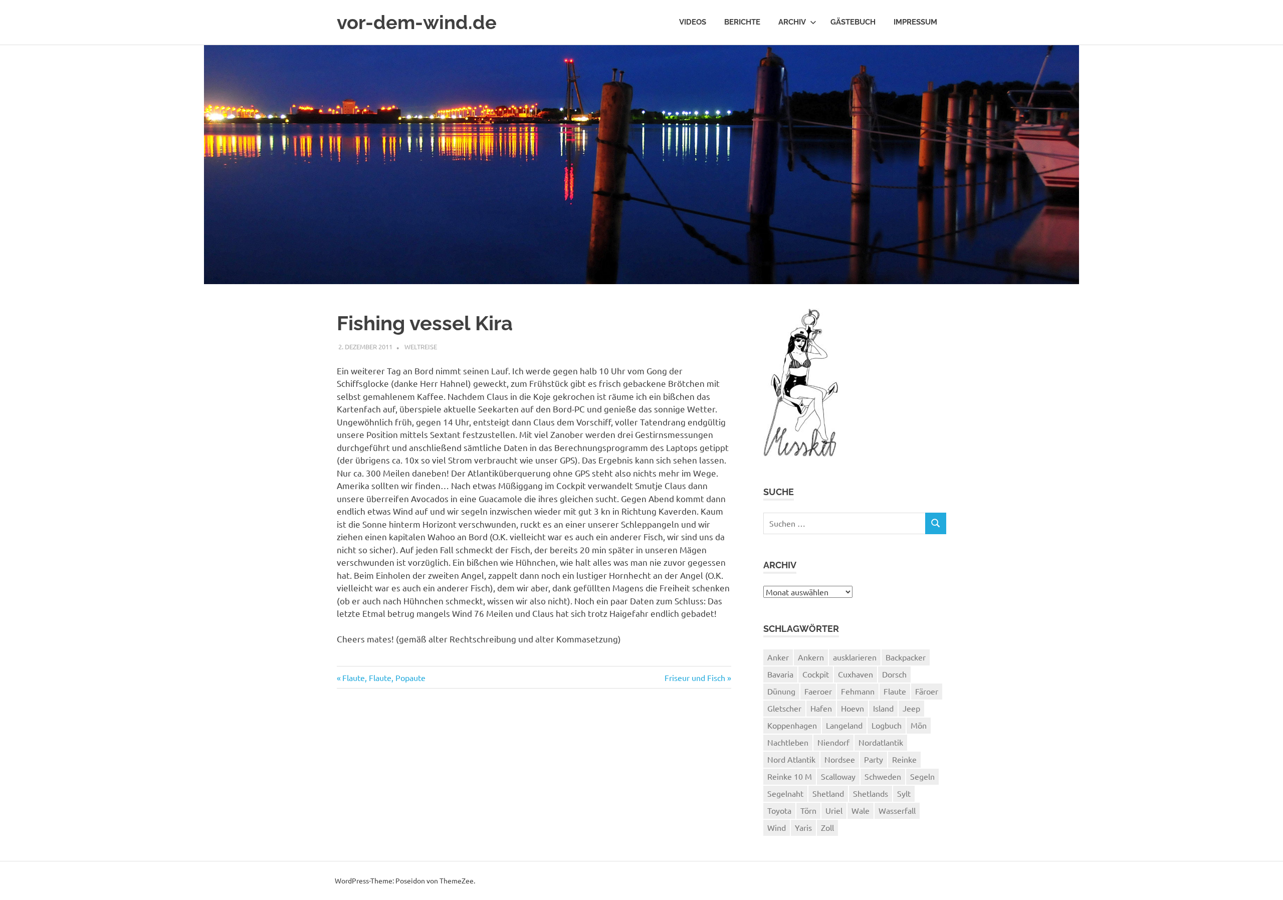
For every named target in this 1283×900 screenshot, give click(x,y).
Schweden (883, 776)
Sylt (904, 793)
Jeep (911, 708)
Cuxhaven (855, 674)
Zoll (827, 827)
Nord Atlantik (791, 759)
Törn (808, 810)
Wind (776, 827)
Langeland (844, 725)
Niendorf (833, 742)
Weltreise (420, 346)
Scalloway (838, 776)
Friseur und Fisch (695, 677)
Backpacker (906, 657)
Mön (919, 725)
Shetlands (870, 793)
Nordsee (839, 759)
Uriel (833, 810)
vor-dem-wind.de (417, 22)
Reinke (904, 759)
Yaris (803, 827)
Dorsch (894, 674)
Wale (860, 810)
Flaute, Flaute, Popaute (383, 677)
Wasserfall (897, 810)
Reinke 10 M (789, 776)
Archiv (792, 22)
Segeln (922, 776)
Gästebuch (853, 22)
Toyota (779, 810)
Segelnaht (785, 793)
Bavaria (780, 674)
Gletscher (784, 708)
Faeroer (818, 691)
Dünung (781, 691)
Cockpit (815, 674)
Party (873, 759)
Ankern (811, 657)
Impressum (915, 22)
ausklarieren (855, 657)
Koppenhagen (792, 725)
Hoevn (852, 708)
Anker (778, 657)
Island (883, 708)
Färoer (926, 691)
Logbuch (887, 725)
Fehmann (858, 691)
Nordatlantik (881, 742)
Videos (692, 22)
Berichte (742, 22)
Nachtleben (787, 742)
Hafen (821, 708)
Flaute (895, 691)
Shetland (828, 793)
